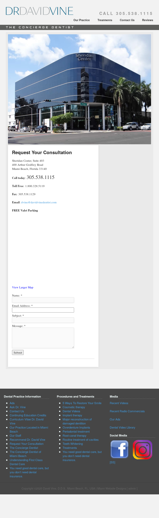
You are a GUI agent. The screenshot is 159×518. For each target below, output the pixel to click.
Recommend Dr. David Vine (27, 439)
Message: (19, 326)
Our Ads (115, 419)
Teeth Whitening (73, 444)
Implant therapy (72, 415)
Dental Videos (71, 411)
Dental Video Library (122, 427)
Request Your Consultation (26, 444)
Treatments (105, 20)
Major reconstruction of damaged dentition (77, 421)
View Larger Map (22, 287)
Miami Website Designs (111, 488)
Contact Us (127, 20)
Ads (12, 403)
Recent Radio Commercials (127, 411)
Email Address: (22, 306)
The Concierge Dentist (24, 448)
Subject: (18, 315)
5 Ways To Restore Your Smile (82, 403)
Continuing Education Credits (28, 415)
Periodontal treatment (76, 431)
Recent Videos (119, 403)
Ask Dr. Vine (18, 407)
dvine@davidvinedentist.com (39, 202)
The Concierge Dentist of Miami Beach (25, 454)
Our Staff (15, 435)
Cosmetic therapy (74, 407)
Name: (17, 295)
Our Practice (81, 20)
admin (132, 488)
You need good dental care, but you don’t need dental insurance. (29, 472)
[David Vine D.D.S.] (40, 13)
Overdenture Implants (76, 427)
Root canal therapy (74, 435)
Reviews (147, 20)
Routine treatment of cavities (81, 439)
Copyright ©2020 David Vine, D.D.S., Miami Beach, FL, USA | (59, 488)
